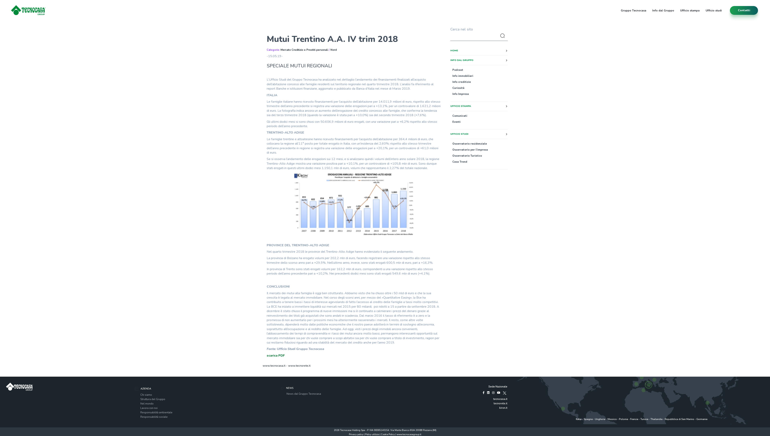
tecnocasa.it (500, 399)
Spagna (588, 419)
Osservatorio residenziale (469, 144)
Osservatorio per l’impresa (470, 150)
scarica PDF (276, 355)
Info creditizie (461, 82)
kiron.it (503, 408)
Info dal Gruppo (663, 10)
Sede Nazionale (497, 386)
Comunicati (459, 116)
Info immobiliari (462, 76)
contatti (744, 10)
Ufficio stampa (690, 10)
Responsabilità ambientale (156, 412)
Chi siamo (146, 395)
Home (454, 50)
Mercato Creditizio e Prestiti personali (304, 50)
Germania (701, 419)
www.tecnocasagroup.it (409, 434)
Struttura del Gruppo (152, 399)
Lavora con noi (149, 408)
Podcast (457, 70)
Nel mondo (147, 404)
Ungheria (600, 419)
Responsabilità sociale (154, 417)
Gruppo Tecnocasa (633, 10)
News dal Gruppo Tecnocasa (304, 394)
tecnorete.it (500, 403)
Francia (634, 419)
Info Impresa (460, 94)
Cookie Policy (388, 434)
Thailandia (656, 419)
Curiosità (458, 88)
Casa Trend (459, 162)
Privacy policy (356, 434)
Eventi (456, 122)
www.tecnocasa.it (274, 366)
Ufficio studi (714, 10)
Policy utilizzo (372, 434)
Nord (333, 50)
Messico (612, 419)
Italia (579, 419)
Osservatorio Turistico (467, 156)
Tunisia (644, 419)
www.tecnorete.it (299, 366)
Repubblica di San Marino (679, 419)
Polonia (623, 419)
